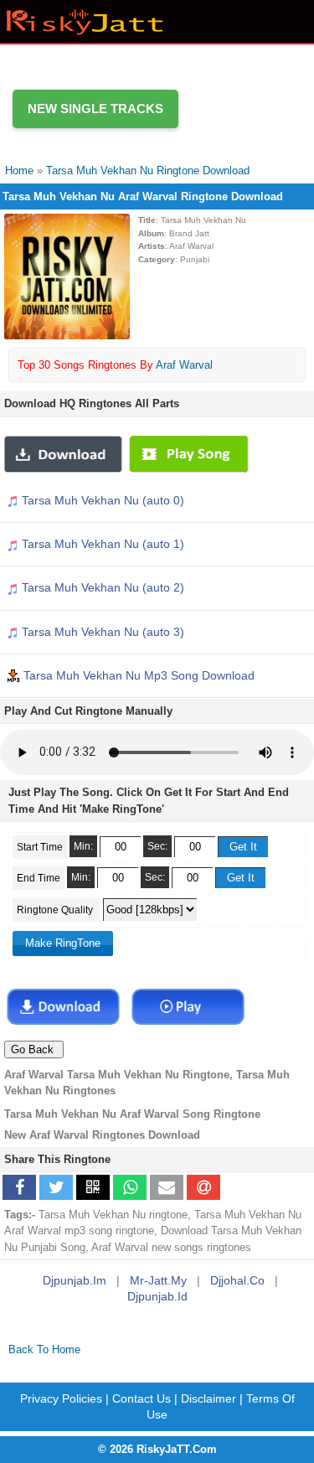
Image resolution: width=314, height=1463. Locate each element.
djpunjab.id (157, 1296)
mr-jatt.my (158, 1280)
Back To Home (44, 1349)
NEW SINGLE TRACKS (95, 108)
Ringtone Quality (56, 910)
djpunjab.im (74, 1280)
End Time (38, 878)
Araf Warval (184, 365)
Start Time (40, 847)
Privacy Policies (61, 1398)
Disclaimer (208, 1398)
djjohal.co (237, 1280)
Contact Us (141, 1398)
